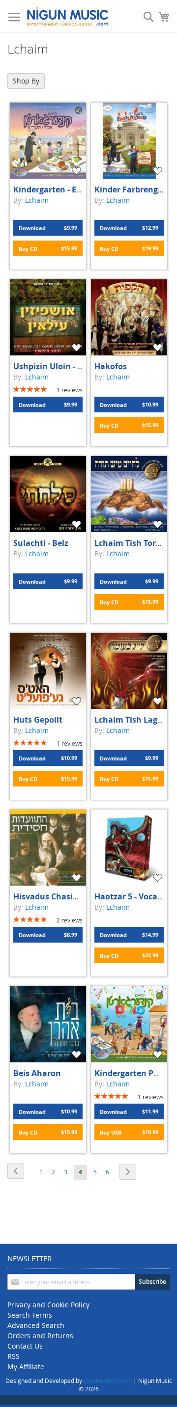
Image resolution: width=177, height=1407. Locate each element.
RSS (13, 1356)
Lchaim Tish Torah (130, 543)
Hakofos (110, 366)
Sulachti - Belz (40, 543)
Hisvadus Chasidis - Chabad (66, 896)
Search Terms (29, 1315)
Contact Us (25, 1346)
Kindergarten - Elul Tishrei (64, 189)
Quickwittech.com (108, 1380)
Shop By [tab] (26, 80)
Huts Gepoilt (37, 719)
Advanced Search (35, 1325)
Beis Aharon (37, 1073)
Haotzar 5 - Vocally (130, 896)
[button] (78, 171)
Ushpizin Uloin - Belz (53, 366)
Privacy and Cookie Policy (48, 1304)
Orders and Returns (40, 1335)
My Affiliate (25, 1366)
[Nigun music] (67, 16)
